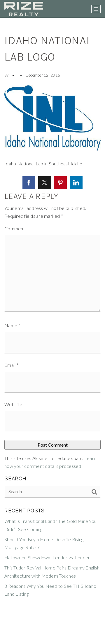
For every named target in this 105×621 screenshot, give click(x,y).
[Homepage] (23, 9)
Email (11, 365)
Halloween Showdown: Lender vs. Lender (47, 557)
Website (13, 404)
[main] (52, 319)
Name (12, 325)
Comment (14, 228)
